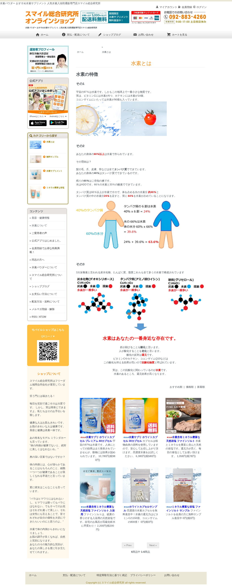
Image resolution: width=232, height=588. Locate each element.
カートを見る (179, 34)
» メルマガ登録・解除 (42, 309)
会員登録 (187, 7)
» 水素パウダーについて (43, 267)
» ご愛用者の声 (38, 233)
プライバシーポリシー (143, 575)
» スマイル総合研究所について (46, 276)
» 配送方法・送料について (45, 301)
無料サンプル (52, 157)
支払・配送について (78, 34)
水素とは (106, 52)
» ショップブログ (39, 286)
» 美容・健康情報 (39, 217)
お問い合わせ (146, 34)
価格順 (190, 386)
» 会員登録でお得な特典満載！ (45, 250)
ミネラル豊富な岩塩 (55, 187)
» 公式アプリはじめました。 (46, 240)
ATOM (42, 316)
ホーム (44, 34)
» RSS (33, 316)
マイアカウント (168, 7)
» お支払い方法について (43, 293)
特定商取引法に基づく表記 (112, 575)
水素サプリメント (54, 171)
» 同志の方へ (37, 259)
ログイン (201, 7)
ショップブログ (112, 34)
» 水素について (38, 225)
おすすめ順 (176, 386)
